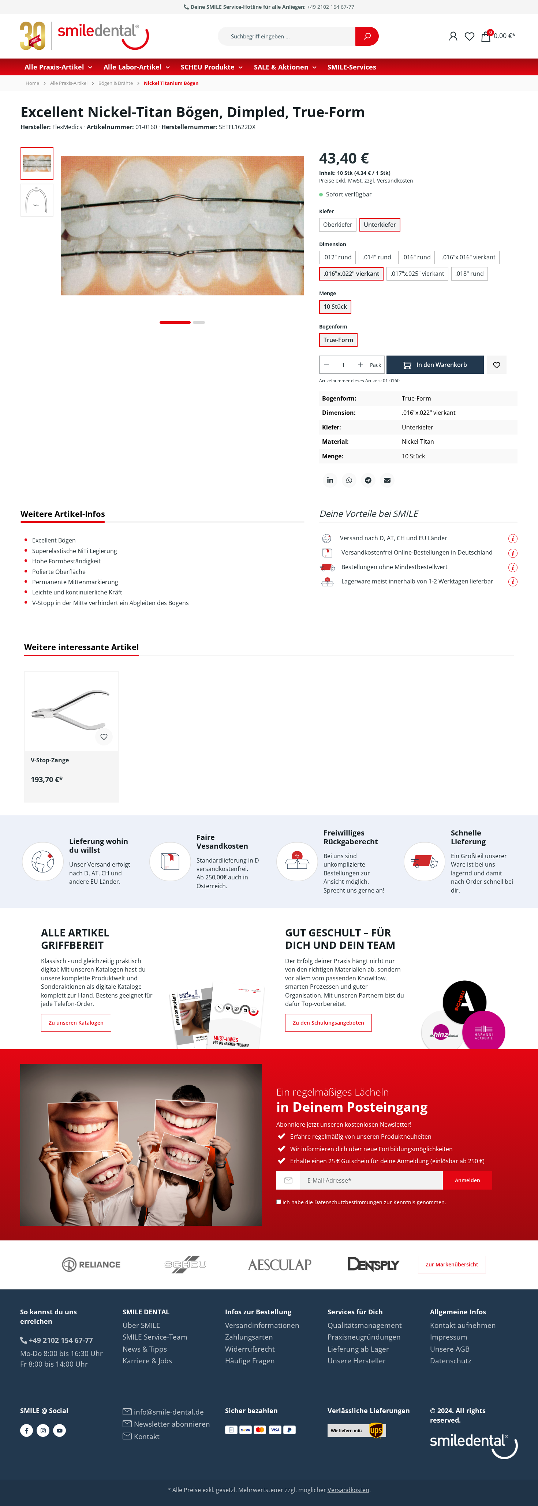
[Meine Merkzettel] (469, 35)
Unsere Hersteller (357, 1361)
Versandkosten (348, 1490)
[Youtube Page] (59, 1430)
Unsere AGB (450, 1349)
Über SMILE (141, 1325)
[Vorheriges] (66, 238)
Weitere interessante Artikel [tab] (81, 647)
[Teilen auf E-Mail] (387, 480)
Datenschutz (450, 1361)
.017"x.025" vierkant (417, 274)
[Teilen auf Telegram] (368, 480)
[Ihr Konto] (453, 35)
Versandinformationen (262, 1325)
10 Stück (335, 307)
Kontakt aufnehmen (463, 1325)
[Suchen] (367, 36)
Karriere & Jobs (147, 1361)
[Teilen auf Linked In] (330, 480)
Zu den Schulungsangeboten (328, 1022)
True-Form (338, 340)
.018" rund (469, 274)
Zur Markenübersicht (452, 1264)
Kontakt (146, 1436)
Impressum (448, 1337)
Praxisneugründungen (364, 1337)
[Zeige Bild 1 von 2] (175, 322)
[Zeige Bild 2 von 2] (199, 322)
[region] (269, 732)
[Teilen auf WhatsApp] (349, 480)
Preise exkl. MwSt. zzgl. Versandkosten (366, 180)
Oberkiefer (337, 225)
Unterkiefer (380, 225)
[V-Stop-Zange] (71, 709)
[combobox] (287, 36)
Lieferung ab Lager (358, 1349)
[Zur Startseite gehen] (86, 36)
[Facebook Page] (26, 1430)
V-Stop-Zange (50, 760)
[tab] (62, 514)
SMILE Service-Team (155, 1337)
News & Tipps (145, 1349)
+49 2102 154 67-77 (330, 6)
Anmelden (467, 1180)
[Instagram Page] (43, 1430)
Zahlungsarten (249, 1337)
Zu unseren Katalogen (76, 1022)
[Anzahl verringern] (326, 364)
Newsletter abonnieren (171, 1424)
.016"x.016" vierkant (469, 257)
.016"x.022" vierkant (351, 274)
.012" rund (337, 257)
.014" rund (377, 257)
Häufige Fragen (250, 1361)
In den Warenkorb (441, 365)
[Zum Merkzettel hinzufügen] (497, 364)
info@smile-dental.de (168, 1412)
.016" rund (416, 257)
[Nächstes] (298, 238)
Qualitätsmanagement (365, 1325)
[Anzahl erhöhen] (360, 364)
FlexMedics (68, 127)
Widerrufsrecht (250, 1349)
